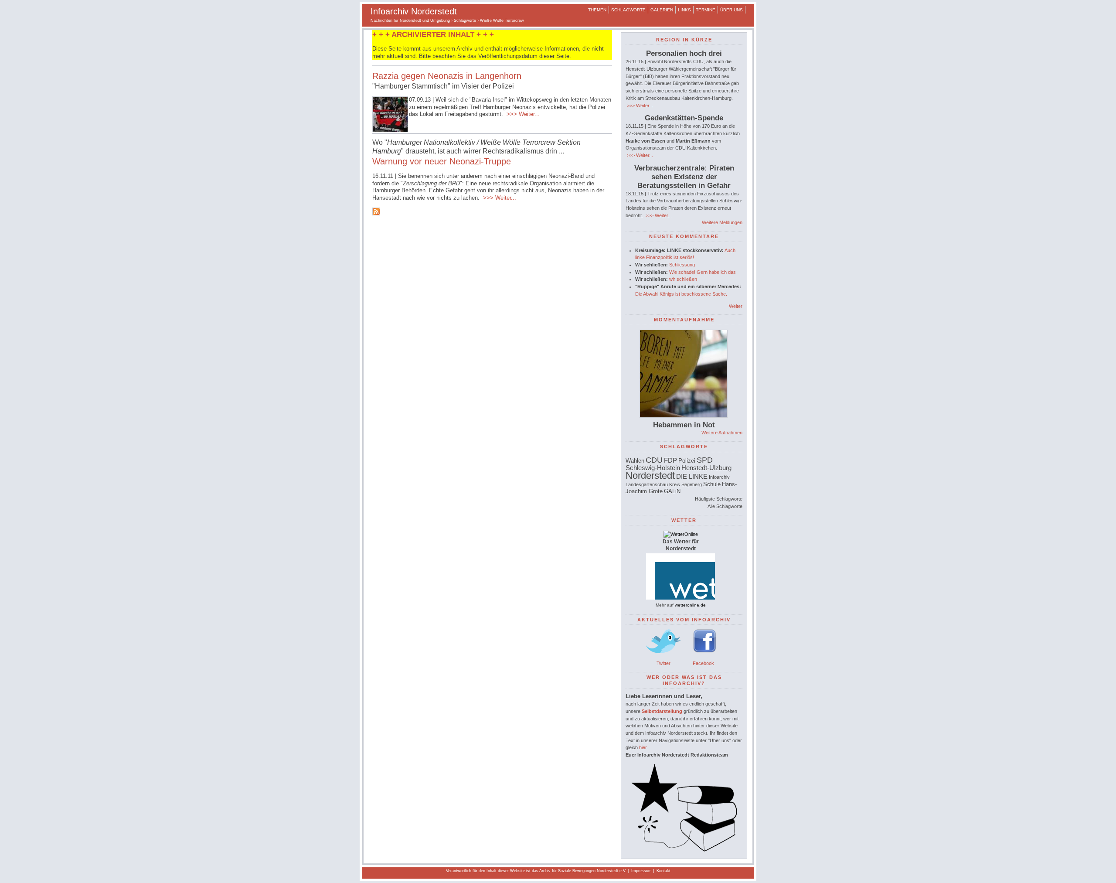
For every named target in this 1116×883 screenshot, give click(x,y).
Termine (705, 9)
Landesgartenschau (647, 484)
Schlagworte (628, 9)
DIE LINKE (692, 476)
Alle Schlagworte (725, 506)
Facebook (703, 663)
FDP (670, 460)
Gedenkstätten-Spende (684, 118)
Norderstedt (650, 475)
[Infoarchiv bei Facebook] (705, 655)
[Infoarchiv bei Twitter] (663, 655)
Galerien (661, 9)
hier (642, 747)
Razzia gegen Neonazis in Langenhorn (446, 76)
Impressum (641, 871)
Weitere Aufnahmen (721, 432)
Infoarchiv (719, 477)
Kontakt (663, 871)
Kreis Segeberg (685, 484)
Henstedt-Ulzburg (706, 467)
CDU (654, 460)
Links (684, 9)
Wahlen (635, 460)
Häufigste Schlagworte (718, 498)
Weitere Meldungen (722, 222)
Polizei (686, 460)
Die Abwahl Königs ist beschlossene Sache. (681, 294)
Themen (597, 9)
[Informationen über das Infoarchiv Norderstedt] (684, 849)
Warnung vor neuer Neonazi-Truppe (441, 161)
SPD (705, 460)
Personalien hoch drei (684, 53)
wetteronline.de (690, 605)
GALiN (672, 491)
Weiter (735, 306)
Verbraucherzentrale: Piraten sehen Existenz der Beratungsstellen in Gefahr (684, 177)
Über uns (731, 9)
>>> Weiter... (522, 114)
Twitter (663, 663)
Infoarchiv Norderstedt (414, 11)
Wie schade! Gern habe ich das (702, 272)
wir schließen (683, 279)
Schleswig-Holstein (653, 467)
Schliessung (682, 264)
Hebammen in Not (684, 425)
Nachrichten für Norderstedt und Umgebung (410, 20)
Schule (712, 484)
